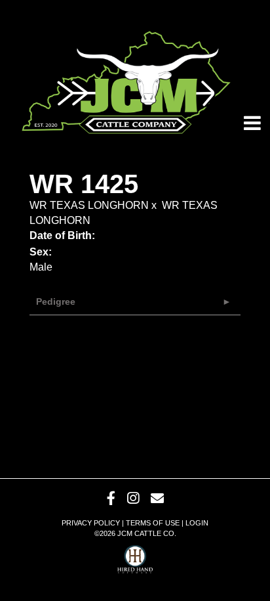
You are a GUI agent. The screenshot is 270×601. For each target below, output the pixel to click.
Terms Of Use (153, 523)
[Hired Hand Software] (135, 555)
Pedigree (55, 301)
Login (196, 523)
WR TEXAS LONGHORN (89, 205)
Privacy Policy (91, 523)
